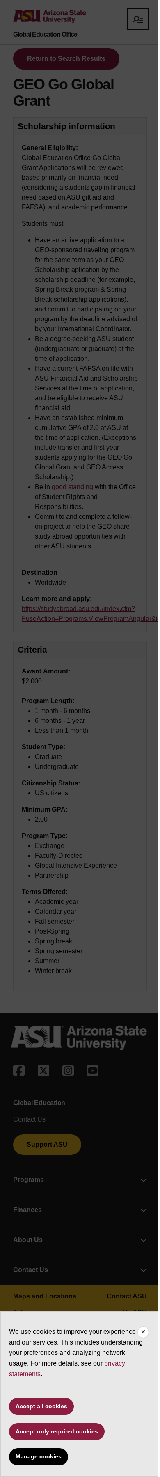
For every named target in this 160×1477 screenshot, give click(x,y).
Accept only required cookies (57, 1431)
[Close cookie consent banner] (143, 1332)
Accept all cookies (41, 1406)
